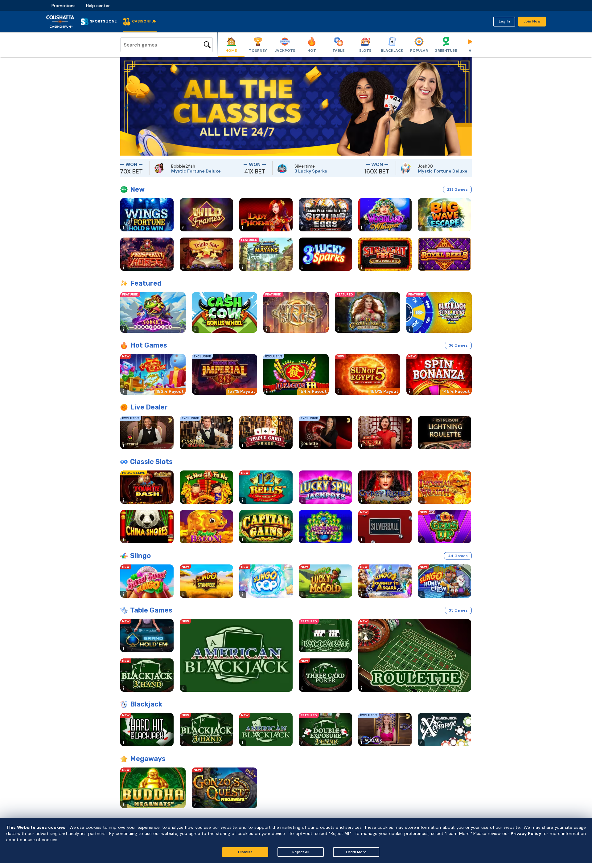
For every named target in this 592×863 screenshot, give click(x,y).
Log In (504, 21)
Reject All (300, 851)
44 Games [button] (458, 555)
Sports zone (103, 21)
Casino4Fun (144, 21)
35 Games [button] (458, 610)
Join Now (532, 21)
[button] (125, 106)
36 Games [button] (458, 345)
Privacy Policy (526, 833)
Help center (98, 5)
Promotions (63, 5)
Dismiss (245, 851)
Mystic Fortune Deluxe (162, 171)
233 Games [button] (457, 189)
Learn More (356, 851)
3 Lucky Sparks (276, 171)
